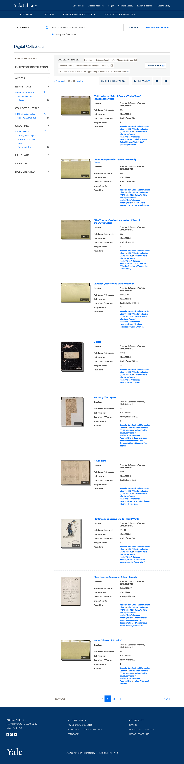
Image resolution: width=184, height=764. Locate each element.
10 (141, 81)
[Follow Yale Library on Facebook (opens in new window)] (7, 734)
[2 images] (75, 168)
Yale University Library (25, 5)
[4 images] (75, 649)
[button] (134, 27)
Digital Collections (29, 46)
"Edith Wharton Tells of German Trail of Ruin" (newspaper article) (117, 97)
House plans (100, 460)
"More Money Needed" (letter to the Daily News (115, 160)
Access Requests (96, 5)
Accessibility (136, 720)
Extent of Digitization (31, 67)
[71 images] (75, 292)
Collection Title (27, 108)
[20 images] (71, 355)
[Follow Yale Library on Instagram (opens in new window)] (11, 734)
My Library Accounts (80, 725)
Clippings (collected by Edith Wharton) (114, 283)
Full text (72, 34)
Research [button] (26, 14)
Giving (133, 725)
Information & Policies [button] (118, 14)
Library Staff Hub (139, 734)
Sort (113, 81)
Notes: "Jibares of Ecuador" (108, 640)
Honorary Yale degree (105, 397)
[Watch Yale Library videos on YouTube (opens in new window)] (15, 734)
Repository (23, 86)
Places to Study (163, 5)
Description (59, 34)
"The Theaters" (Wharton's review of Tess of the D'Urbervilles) (117, 221)
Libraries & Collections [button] (78, 14)
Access (20, 78)
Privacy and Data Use (141, 729)
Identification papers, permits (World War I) (116, 519)
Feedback (73, 734)
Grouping (22, 125)
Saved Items (78, 5)
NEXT (167, 698)
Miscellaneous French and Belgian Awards (115, 577)
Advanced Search (157, 27)
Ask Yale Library (125, 5)
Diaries (97, 342)
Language (22, 155)
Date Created (25, 171)
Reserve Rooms (144, 5)
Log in (111, 5)
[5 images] (75, 105)
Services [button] (47, 14)
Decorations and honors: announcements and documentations (133, 440)
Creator (21, 163)
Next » (79, 81)
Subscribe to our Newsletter (85, 729)
